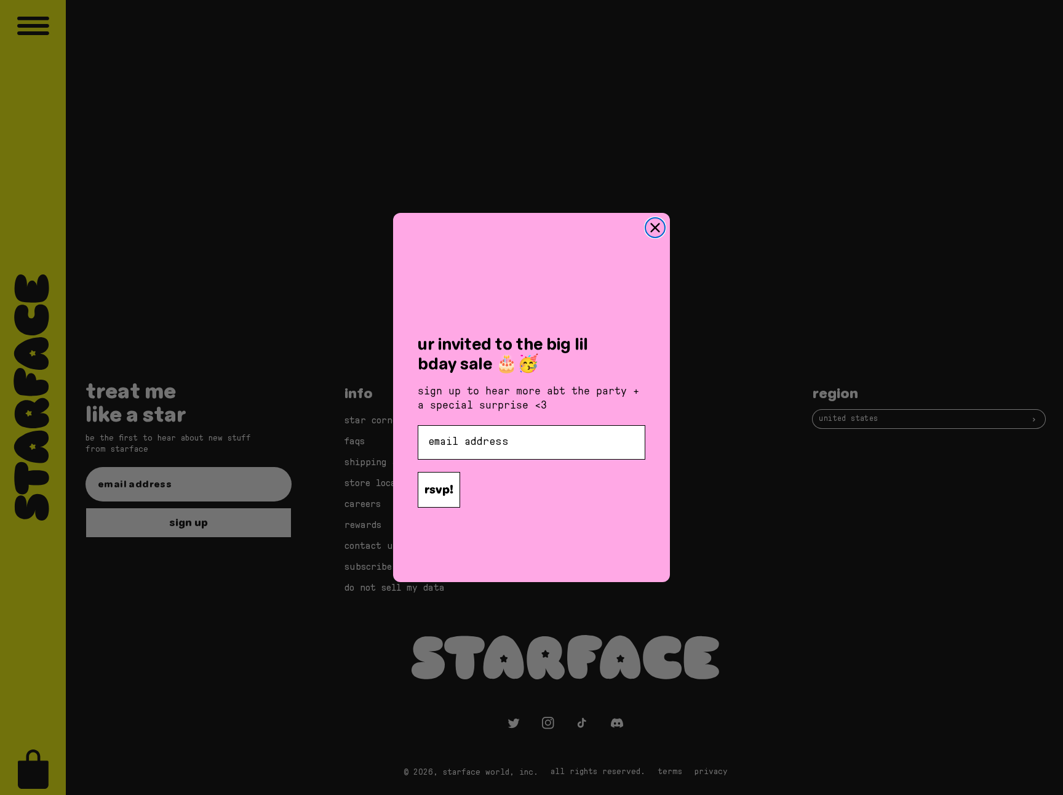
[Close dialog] (655, 228)
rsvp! (438, 489)
